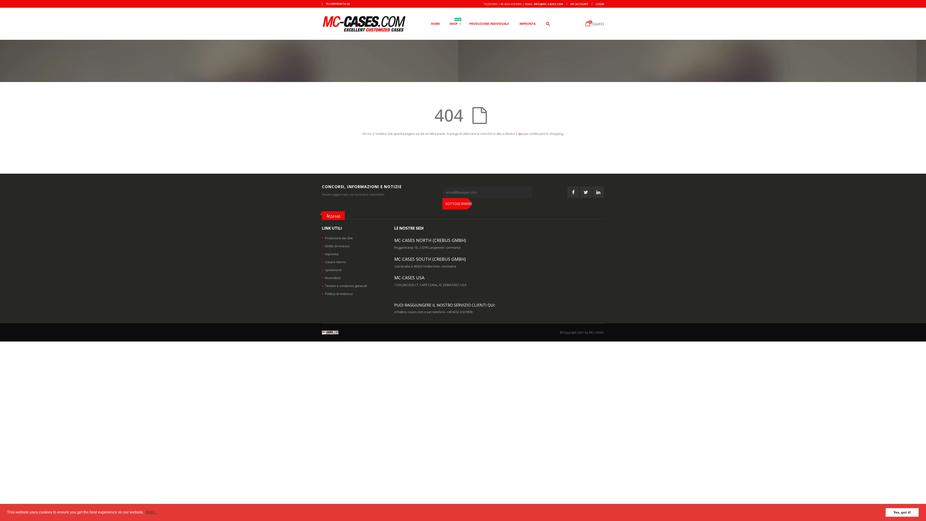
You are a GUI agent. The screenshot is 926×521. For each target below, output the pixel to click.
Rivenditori (333, 278)
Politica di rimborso (339, 294)
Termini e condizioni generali (346, 286)
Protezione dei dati (339, 238)
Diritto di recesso (337, 246)
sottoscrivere (458, 203)
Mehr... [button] (151, 512)
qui (520, 133)
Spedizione (333, 270)
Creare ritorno (335, 262)
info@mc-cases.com (548, 4)
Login (600, 4)
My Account (579, 4)
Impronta (331, 254)
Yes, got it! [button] (902, 512)
